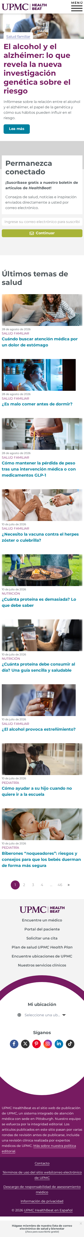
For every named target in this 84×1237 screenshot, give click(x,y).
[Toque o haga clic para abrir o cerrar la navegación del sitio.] (76, 8)
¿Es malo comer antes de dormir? (37, 404)
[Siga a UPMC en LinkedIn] (59, 1044)
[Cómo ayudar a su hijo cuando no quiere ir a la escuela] (42, 759)
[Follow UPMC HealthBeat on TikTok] (70, 1044)
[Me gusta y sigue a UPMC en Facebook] (14, 1044)
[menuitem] (42, 920)
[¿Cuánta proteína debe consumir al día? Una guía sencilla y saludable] (42, 635)
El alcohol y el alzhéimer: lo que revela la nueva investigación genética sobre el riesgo (37, 69)
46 (60, 885)
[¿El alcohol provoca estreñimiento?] (39, 700)
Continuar (45, 233)
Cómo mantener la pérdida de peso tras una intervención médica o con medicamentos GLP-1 (39, 469)
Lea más (16, 129)
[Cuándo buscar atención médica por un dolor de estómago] (42, 310)
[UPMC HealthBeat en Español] (24, 7)
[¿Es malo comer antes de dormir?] (39, 375)
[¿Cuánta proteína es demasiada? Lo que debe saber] (42, 570)
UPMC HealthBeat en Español (48, 1210)
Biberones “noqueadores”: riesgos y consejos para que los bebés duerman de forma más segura (41, 859)
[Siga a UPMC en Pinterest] (36, 1044)
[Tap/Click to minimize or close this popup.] (82, 1223)
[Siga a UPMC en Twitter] (25, 1044)
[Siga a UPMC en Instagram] (47, 1044)
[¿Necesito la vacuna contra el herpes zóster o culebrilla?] (42, 505)
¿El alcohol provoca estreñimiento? (39, 729)
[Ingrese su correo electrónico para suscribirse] (42, 222)
